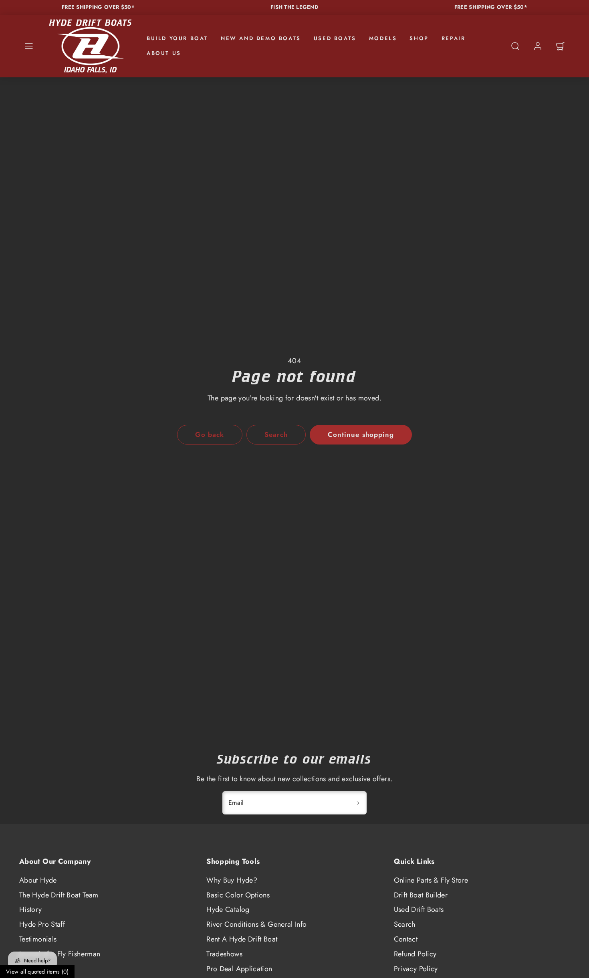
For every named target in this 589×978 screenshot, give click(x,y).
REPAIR (454, 38)
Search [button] (276, 434)
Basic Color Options (238, 895)
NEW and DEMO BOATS (261, 38)
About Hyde (38, 880)
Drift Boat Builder (421, 895)
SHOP (418, 38)
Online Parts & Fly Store (431, 880)
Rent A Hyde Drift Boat (241, 939)
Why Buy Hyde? (231, 880)
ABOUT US (164, 53)
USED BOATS (335, 38)
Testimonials (37, 939)
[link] (537, 46)
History (30, 909)
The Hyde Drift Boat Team (59, 895)
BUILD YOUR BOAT (177, 38)
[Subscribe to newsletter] (358, 802)
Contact (406, 939)
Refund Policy (415, 954)
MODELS (383, 38)
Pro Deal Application (239, 969)
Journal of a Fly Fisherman (59, 954)
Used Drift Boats (419, 909)
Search (405, 924)
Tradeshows (224, 954)
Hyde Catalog (227, 909)
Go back (209, 434)
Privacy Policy (416, 969)
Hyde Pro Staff (42, 924)
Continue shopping (360, 434)
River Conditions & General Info (256, 924)
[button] (28, 46)
